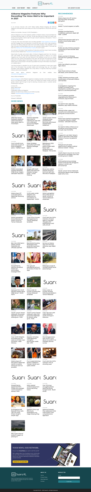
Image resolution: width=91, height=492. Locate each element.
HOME (13, 8)
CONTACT (35, 8)
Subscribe (69, 481)
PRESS (28, 8)
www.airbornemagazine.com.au (19, 74)
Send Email (17, 88)
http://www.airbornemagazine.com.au (25, 93)
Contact (43, 481)
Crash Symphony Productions (48, 41)
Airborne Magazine (15, 79)
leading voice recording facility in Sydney (26, 47)
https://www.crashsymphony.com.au (35, 51)
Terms (42, 475)
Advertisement (44, 479)
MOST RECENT (21, 8)
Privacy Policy (44, 477)
